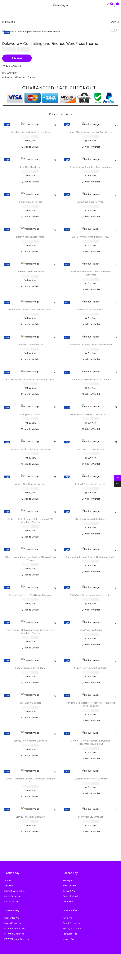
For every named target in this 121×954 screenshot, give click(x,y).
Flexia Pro (67, 917)
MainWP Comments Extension (90, 484)
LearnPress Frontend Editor (30, 271)
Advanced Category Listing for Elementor (91, 344)
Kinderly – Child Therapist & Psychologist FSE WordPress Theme (30, 521)
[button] (11, 66)
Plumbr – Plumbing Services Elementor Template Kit (30, 780)
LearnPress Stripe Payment (90, 201)
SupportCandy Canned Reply (30, 667)
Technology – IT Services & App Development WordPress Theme (30, 632)
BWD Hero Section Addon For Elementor (30, 449)
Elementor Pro (11, 917)
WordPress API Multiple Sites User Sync (30, 132)
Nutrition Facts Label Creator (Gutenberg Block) (90, 557)
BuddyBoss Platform (30, 414)
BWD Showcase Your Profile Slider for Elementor (30, 379)
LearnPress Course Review (90, 449)
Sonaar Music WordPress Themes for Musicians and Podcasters (91, 704)
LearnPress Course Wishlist (90, 309)
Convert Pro (69, 891)
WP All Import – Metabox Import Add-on (90, 414)
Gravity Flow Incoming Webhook (30, 740)
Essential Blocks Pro (14, 933)
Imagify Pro (68, 939)
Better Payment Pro (14, 891)
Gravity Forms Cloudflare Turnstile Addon (91, 167)
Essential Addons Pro (14, 928)
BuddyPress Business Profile (30, 236)
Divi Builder (68, 901)
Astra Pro (9, 885)
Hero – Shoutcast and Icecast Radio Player (91, 132)
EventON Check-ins (30, 167)
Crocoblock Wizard (72, 896)
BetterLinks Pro (11, 901)
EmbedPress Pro (12, 923)
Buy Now (17, 58)
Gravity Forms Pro (72, 928)
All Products (21, 77)
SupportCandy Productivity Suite (90, 778)
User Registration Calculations (90, 519)
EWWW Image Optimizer (17, 939)
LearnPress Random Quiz (30, 344)
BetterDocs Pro (12, 896)
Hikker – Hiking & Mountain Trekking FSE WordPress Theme (30, 559)
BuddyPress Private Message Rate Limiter (91, 595)
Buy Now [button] (31, 140)
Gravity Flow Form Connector (30, 484)
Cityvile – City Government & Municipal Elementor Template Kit (90, 742)
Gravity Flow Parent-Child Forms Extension (30, 595)
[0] (109, 5)
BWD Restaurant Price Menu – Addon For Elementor (90, 273)
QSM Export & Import (30, 702)
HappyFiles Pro (70, 933)
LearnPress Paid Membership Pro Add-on (90, 379)
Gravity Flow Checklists (30, 201)
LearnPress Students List (90, 816)
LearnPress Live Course (90, 630)
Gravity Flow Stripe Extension (30, 816)
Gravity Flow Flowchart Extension (90, 667)
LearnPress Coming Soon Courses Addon (30, 309)
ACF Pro (8, 880)
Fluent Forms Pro (71, 923)
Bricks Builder (69, 885)
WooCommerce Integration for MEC (90, 236)
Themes (32, 77)
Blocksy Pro (68, 880)
